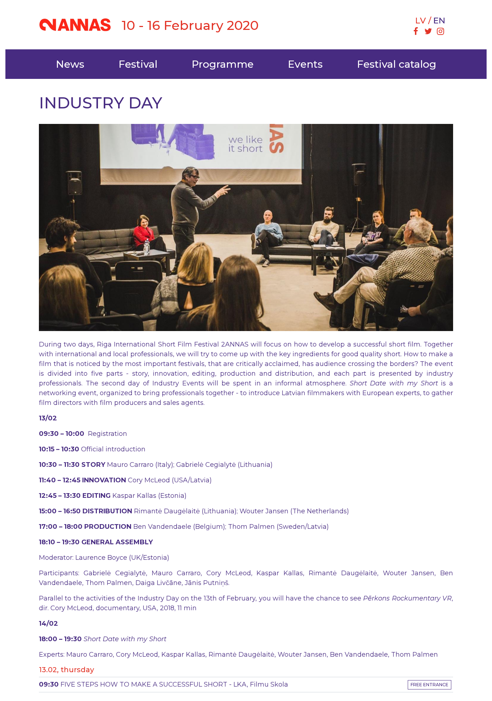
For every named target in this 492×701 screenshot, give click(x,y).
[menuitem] (415, 32)
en (439, 20)
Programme (223, 64)
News (70, 64)
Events (305, 64)
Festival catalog (396, 64)
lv (420, 20)
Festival (137, 64)
